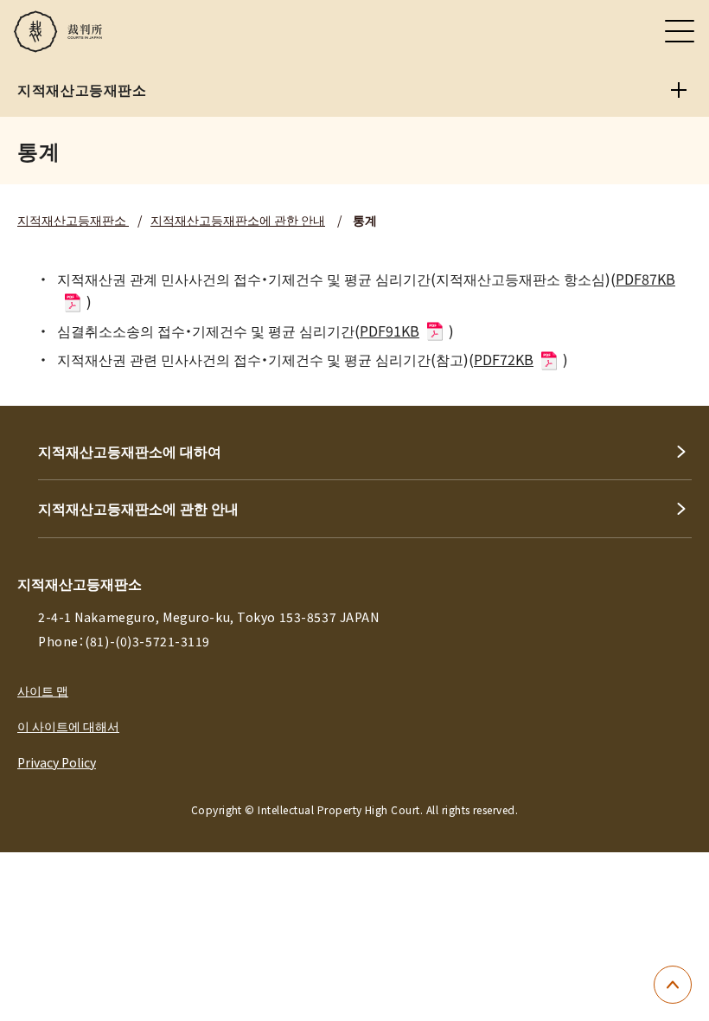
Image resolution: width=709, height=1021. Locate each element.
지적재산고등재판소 (73, 219)
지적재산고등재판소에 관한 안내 (237, 219)
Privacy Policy (56, 762)
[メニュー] (679, 31)
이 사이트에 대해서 (68, 726)
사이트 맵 (42, 690)
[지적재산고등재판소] (679, 90)
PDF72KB (503, 359)
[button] (673, 985)
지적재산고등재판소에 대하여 (129, 450)
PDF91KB (389, 330)
